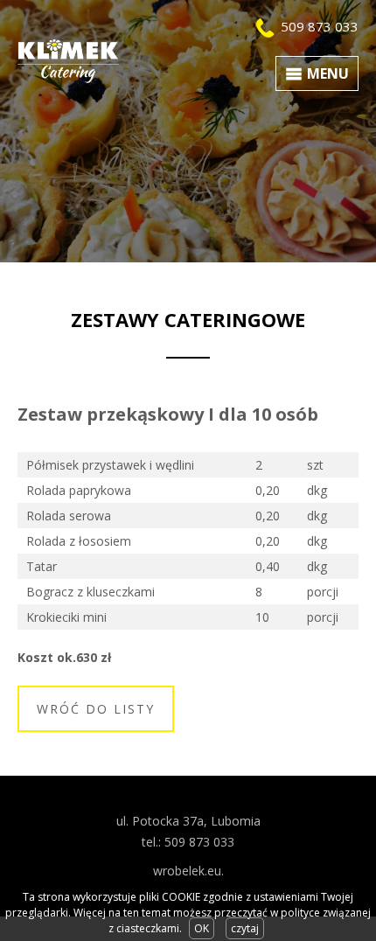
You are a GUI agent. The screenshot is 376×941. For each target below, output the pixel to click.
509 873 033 (320, 26)
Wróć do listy (96, 709)
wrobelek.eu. (188, 870)
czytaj (245, 928)
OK (201, 928)
